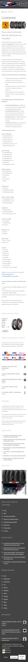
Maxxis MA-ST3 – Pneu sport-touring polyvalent (14, 455)
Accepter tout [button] (22, 657)
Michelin (6, 599)
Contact (6, 531)
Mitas (5, 602)
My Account (6, 525)
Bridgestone (7, 578)
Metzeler (6, 596)
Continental (10, 44)
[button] (3, 650)
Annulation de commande (10, 522)
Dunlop (5, 587)
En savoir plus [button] (6, 648)
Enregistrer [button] (14, 657)
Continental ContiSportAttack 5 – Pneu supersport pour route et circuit (12, 436)
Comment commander (9, 516)
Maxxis (5, 593)
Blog (5, 513)
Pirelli (5, 605)
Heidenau (6, 590)
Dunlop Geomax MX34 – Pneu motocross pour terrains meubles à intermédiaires (13, 444)
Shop (5, 510)
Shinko (5, 608)
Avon (5, 576)
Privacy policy (7, 528)
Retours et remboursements (11, 519)
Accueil (5, 11)
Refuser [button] (6, 657)
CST (5, 584)
